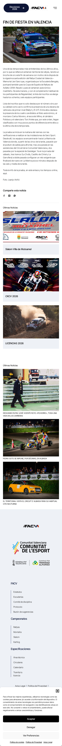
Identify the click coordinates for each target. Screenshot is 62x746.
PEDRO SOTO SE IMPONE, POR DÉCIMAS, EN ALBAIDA (25, 458)
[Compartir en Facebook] (5, 196)
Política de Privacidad (34, 742)
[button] (57, 690)
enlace (36, 170)
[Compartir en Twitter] (10, 195)
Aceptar (31, 718)
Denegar (31, 727)
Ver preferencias (31, 735)
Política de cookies (17, 742)
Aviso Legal (47, 742)
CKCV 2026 (11, 296)
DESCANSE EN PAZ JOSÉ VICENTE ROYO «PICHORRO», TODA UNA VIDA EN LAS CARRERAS (30, 414)
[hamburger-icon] (55, 8)
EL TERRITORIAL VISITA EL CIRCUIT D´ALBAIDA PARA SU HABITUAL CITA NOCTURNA (30, 502)
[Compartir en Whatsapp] (16, 196)
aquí (5, 173)
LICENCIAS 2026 (14, 343)
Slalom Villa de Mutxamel (18, 249)
